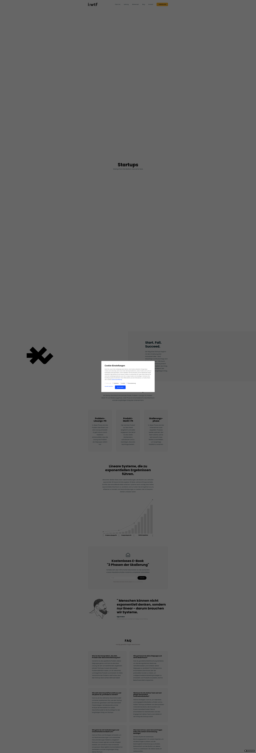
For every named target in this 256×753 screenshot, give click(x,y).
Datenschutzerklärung (117, 379)
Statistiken (116, 383)
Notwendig (108, 383)
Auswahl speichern (109, 386)
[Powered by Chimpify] (250, 751)
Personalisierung (132, 383)
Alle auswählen (120, 387)
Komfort (123, 383)
